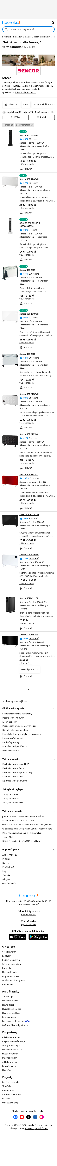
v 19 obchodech (26, 208)
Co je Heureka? (9, 951)
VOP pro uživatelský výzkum (15, 1025)
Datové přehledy (9, 1057)
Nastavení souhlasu (11, 1013)
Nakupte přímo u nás (11, 1009)
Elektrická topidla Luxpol (13, 776)
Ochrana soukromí (10, 1017)
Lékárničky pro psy (10, 742)
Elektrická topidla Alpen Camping (17, 772)
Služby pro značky (10, 1053)
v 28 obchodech (26, 423)
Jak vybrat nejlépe (12, 789)
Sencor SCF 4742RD (28, 474)
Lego (4, 871)
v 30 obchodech (26, 298)
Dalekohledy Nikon (10, 750)
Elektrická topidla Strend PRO (15, 764)
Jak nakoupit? (8, 996)
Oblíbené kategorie (13, 708)
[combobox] (28, 29)
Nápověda (6, 1070)
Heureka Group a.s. (35, 1125)
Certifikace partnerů (11, 1094)
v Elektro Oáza (25, 663)
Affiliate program (9, 1062)
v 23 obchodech (26, 543)
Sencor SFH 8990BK (28, 135)
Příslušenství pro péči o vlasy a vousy (19, 726)
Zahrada (6, 875)
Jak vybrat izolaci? (10, 794)
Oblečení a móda (9, 883)
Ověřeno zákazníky (10, 1082)
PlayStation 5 (8, 867)
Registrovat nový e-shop (13, 1041)
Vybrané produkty (12, 811)
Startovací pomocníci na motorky (17, 713)
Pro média (6, 968)
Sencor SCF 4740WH (29, 179)
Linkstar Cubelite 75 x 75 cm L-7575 (18, 820)
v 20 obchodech (26, 164)
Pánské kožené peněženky (14, 746)
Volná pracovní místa (11, 964)
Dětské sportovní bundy (13, 717)
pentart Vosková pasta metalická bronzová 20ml (23, 816)
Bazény (5, 863)
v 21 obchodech (26, 382)
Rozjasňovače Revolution (13, 738)
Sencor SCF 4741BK (28, 634)
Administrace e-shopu (12, 1037)
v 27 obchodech (26, 583)
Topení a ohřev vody (42, 37)
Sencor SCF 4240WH (29, 314)
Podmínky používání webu (36, 1128)
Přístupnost (7, 984)
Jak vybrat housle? (10, 798)
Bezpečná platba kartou (13, 1021)
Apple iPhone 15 (9, 854)
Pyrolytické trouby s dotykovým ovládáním (21, 734)
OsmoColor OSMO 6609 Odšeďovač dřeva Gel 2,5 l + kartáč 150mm (28, 824)
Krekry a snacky (9, 721)
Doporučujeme (10, 849)
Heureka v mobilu (10, 1000)
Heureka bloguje (9, 972)
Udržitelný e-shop (10, 1102)
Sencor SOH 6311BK (28, 598)
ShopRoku (7, 1086)
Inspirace (6, 1098)
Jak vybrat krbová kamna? (13, 802)
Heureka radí (8, 1004)
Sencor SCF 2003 (27, 354)
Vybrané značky (11, 759)
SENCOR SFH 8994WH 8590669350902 (29, 225)
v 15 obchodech (26, 254)
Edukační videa (9, 1066)
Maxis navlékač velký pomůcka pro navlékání (22, 832)
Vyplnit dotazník (28, 924)
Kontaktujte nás (28, 914)
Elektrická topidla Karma (13, 768)
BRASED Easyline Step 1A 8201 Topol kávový (22, 841)
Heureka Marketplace (12, 1049)
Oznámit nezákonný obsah (14, 980)
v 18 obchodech (26, 342)
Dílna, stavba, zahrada (22, 37)
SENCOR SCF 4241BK (29, 514)
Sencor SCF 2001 (27, 270)
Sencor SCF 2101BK (28, 434)
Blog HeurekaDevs (10, 976)
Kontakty (6, 955)
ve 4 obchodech (26, 623)
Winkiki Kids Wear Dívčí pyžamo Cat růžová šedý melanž (27, 828)
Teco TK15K (7, 837)
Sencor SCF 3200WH (29, 554)
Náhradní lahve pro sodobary (15, 730)
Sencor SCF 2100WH (29, 394)
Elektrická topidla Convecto (14, 780)
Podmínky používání (11, 960)
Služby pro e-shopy (11, 1045)
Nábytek (6, 879)
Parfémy (6, 859)
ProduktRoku (8, 1090)
